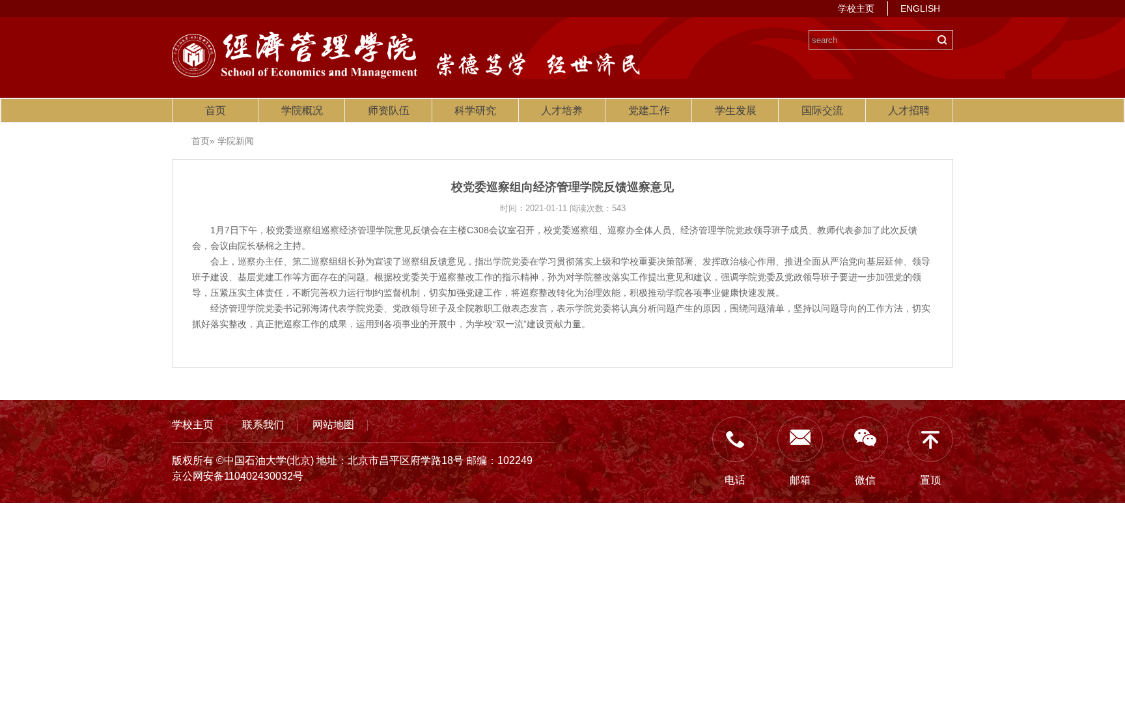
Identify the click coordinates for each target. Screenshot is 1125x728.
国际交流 (822, 110)
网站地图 (333, 424)
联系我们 (263, 424)
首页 (215, 110)
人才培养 (562, 110)
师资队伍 (389, 110)
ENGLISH (920, 8)
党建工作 (649, 110)
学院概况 (302, 110)
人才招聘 (909, 110)
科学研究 (475, 110)
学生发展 (736, 110)
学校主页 (856, 8)
